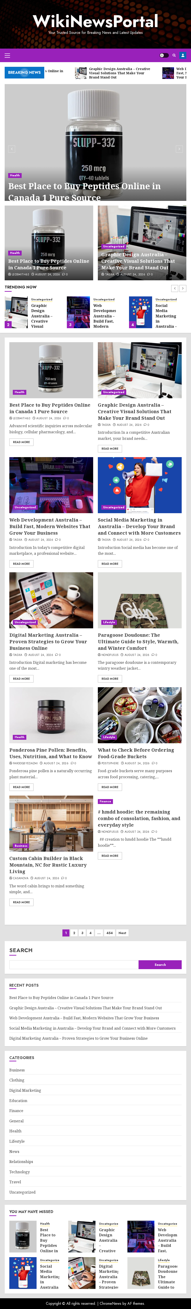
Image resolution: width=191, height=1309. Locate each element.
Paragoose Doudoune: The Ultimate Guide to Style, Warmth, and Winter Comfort (138, 641)
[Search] (174, 55)
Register (182, 55)
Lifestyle (109, 622)
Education (18, 1100)
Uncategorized (113, 246)
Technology (19, 1171)
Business (21, 846)
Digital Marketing (25, 1090)
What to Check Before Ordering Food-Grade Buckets (136, 753)
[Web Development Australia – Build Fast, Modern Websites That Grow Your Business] (78, 312)
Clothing (16, 1080)
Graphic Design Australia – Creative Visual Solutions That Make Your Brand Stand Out (138, 261)
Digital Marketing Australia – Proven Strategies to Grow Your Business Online (48, 641)
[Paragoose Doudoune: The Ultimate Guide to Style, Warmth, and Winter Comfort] (140, 600)
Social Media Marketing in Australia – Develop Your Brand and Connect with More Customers (139, 526)
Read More (21, 442)
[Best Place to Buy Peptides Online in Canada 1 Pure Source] (95, 148)
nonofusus (110, 655)
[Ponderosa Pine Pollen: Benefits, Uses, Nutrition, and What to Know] (51, 715)
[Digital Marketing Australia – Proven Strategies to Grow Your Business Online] (51, 600)
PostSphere (110, 763)
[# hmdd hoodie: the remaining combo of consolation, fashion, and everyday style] (140, 801)
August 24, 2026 (47, 275)
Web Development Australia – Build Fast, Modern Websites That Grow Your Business (106, 326)
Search (21, 950)
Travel (15, 1182)
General (16, 1121)
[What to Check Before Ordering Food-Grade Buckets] (140, 715)
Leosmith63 (20, 275)
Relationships (21, 1161)
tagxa (109, 275)
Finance (105, 801)
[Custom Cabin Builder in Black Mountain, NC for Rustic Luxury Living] (51, 824)
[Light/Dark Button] (164, 55)
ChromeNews (110, 1303)
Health (15, 175)
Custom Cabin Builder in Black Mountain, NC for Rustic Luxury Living (48, 865)
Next (122, 933)
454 (109, 933)
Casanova (20, 878)
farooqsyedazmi (25, 763)
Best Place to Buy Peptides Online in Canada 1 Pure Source (84, 191)
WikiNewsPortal (95, 21)
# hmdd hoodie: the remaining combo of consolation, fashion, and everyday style (139, 818)
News (14, 1151)
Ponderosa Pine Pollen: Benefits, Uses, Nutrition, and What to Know (50, 753)
